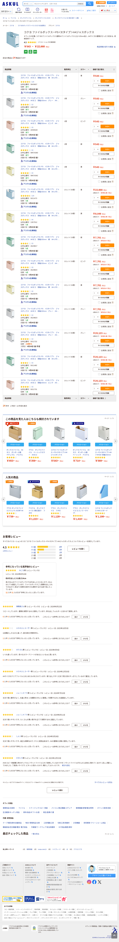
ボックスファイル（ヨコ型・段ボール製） (67, 18)
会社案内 (28, 868)
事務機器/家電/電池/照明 (84, 808)
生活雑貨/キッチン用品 (11, 812)
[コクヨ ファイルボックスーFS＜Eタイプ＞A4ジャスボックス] (59, 433)
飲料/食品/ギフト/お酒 (31, 812)
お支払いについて (7, 873)
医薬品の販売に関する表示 (54, 891)
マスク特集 (68, 915)
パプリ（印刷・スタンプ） (75, 870)
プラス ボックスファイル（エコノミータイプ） (81, 510)
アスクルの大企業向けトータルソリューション (75, 883)
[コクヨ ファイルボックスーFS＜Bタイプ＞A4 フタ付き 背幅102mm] (103, 433)
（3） (32, 127)
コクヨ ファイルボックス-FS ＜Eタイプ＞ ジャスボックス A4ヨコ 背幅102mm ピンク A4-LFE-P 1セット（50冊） (40, 381)
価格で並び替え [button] (98, 398)
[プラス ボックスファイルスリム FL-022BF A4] (15, 491)
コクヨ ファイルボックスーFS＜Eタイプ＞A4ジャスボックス (59, 452)
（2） (32, 104)
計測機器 (76, 823)
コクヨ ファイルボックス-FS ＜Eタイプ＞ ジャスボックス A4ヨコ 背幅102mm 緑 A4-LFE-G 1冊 (40, 145)
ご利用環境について (52, 875)
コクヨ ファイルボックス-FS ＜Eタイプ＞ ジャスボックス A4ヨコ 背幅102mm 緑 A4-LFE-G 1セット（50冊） (40, 357)
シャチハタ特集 (102, 915)
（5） (32, 150)
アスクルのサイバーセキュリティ (32, 881)
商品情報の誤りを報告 (105, 47)
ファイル (13, 18)
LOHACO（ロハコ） (73, 868)
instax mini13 (42, 849)
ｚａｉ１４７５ (22, 693)
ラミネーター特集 (68, 909)
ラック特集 (42, 912)
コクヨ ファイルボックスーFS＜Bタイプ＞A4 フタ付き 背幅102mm (103, 452)
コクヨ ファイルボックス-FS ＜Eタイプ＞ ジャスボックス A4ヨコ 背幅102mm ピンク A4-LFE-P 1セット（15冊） (40, 262)
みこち (21, 570)
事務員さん (20, 606)
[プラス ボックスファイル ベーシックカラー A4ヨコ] (37, 433)
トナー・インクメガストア (24, 909)
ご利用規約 (49, 870)
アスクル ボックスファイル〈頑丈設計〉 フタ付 (37, 510)
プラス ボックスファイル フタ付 (59, 509)
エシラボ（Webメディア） (75, 877)
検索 (89, 3)
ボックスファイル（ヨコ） (43, 18)
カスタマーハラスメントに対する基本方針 (32, 876)
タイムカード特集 (55, 909)
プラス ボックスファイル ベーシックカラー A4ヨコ (37, 452)
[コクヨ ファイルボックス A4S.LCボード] (103, 491)
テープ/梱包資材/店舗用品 (12, 823)
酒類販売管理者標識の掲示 (54, 886)
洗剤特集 (80, 912)
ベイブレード (56, 849)
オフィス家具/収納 (104, 808)
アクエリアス (78, 849)
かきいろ (19, 758)
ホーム (5, 18)
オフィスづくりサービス (49, 918)
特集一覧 (76, 918)
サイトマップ (50, 868)
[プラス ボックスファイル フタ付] (59, 491)
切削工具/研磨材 (63, 823)
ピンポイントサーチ (65, 918)
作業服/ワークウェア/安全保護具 (43, 827)
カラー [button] (83, 398)
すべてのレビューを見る (103, 782)
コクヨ (12, 25)
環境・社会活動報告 (31, 873)
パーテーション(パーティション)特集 (15, 912)
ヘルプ (113, 6)
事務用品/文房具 (9, 808)
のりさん (19, 650)
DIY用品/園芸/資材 (65, 827)
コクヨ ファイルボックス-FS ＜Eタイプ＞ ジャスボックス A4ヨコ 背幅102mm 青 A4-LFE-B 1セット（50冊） (40, 190)
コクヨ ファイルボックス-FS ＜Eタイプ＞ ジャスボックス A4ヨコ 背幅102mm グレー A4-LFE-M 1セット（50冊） (40, 334)
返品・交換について (8, 875)
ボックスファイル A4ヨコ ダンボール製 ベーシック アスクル (81, 452)
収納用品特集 (91, 915)
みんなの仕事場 (72, 875)
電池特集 (45, 909)
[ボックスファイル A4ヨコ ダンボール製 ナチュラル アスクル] (15, 433)
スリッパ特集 (89, 912)
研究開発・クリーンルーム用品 (95, 823)
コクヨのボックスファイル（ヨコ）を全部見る (32, 25)
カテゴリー (5, 11)
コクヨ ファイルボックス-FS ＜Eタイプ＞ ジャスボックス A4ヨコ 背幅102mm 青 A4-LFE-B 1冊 (40, 76)
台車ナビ (35, 915)
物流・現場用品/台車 (32, 823)
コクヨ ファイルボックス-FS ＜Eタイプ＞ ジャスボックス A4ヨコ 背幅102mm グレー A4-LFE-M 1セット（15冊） (40, 310)
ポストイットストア (33, 918)
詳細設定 (80, 3)
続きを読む (66, 765)
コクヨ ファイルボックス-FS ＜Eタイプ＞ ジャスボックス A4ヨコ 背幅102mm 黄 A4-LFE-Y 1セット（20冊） (40, 214)
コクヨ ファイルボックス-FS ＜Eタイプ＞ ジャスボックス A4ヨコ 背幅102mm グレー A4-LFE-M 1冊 (40, 99)
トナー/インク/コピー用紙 (38, 808)
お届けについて (7, 870)
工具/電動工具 (49, 823)
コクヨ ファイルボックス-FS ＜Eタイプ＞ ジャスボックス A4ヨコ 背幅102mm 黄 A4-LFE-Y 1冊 (40, 168)
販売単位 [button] (67, 398)
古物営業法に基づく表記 (54, 880)
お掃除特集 (71, 912)
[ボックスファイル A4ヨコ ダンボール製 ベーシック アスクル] (81, 433)
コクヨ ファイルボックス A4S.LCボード (103, 509)
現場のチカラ (26, 915)
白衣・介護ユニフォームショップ (14, 918)
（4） (32, 173)
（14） (32, 82)
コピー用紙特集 (9, 909)
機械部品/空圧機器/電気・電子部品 (15, 827)
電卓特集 (37, 909)
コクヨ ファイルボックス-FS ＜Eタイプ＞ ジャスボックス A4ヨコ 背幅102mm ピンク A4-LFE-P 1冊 (40, 122)
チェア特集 (33, 912)
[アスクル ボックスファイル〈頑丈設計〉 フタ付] (37, 491)
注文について (6, 868)
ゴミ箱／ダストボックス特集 (57, 912)
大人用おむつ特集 (79, 915)
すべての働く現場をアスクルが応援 (51, 915)
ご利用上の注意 (51, 878)
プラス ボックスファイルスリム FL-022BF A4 (15, 509)
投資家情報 (28, 870)
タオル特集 (99, 912)
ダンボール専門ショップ (12, 915)
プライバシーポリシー (53, 873)
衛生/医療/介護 (48, 812)
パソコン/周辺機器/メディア (61, 808)
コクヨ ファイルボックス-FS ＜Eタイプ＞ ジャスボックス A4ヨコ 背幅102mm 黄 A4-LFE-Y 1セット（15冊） (40, 286)
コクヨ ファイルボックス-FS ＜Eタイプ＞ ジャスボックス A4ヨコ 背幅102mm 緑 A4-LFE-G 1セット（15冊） (40, 238)
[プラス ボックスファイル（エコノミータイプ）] (81, 491)
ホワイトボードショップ (84, 909)
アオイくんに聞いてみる (101, 875)
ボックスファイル (25, 18)
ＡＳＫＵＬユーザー (23, 628)
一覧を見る (35, 834)
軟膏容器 (29, 849)
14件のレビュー (8, 551)
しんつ (18, 736)
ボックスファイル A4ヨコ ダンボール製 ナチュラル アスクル (15, 452)
